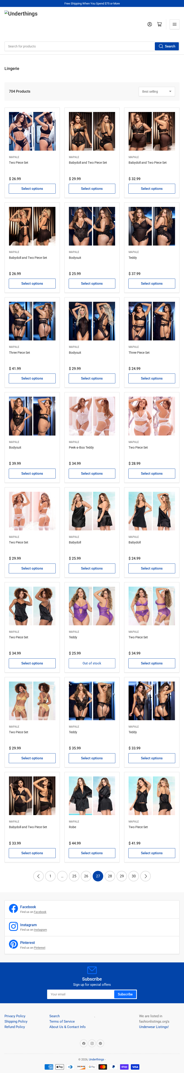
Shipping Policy (15, 1021)
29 (122, 876)
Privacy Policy (14, 1016)
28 (110, 876)
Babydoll (75, 542)
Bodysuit (75, 257)
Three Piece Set (19, 352)
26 (86, 876)
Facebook (40, 912)
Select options (32, 189)
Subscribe (125, 994)
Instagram (40, 929)
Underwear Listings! (154, 1027)
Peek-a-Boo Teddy (81, 447)
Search (170, 46)
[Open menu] (175, 24)
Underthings (96, 1059)
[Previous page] (38, 876)
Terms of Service (62, 1021)
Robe (72, 827)
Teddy (133, 257)
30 (134, 876)
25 (74, 876)
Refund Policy (14, 1027)
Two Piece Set (18, 162)
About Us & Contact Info (67, 1027)
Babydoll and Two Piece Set (88, 162)
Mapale (14, 157)
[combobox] (92, 46)
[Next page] (145, 876)
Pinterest (39, 947)
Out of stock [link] (92, 663)
